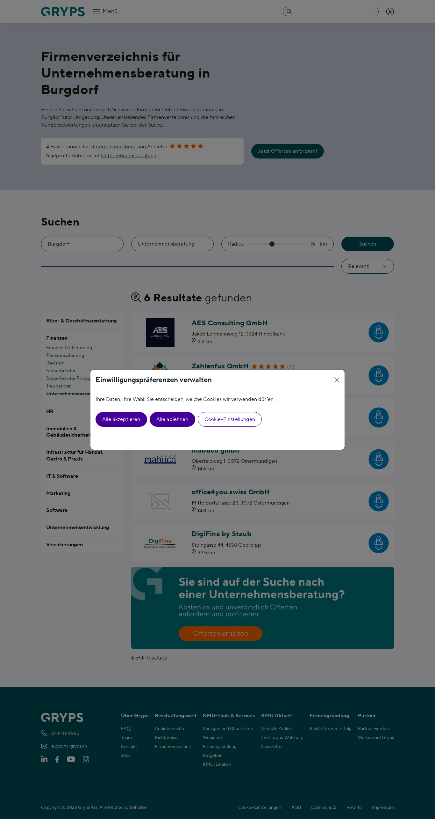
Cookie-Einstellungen (229, 419)
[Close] (337, 380)
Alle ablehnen (172, 419)
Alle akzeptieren (121, 419)
